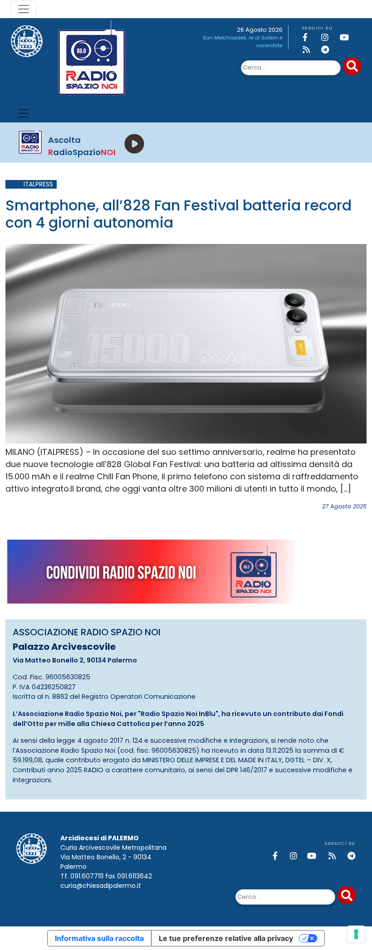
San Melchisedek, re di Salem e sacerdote (243, 41)
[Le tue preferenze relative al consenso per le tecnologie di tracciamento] (356, 934)
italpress (38, 184)
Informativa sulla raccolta (99, 938)
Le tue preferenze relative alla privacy (226, 938)
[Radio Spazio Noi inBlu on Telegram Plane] (329, 49)
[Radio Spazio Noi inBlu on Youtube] (347, 37)
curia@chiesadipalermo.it (100, 885)
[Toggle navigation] (23, 9)
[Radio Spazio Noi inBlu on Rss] (310, 49)
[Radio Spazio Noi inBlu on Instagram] (329, 37)
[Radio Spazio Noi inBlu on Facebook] (310, 37)
